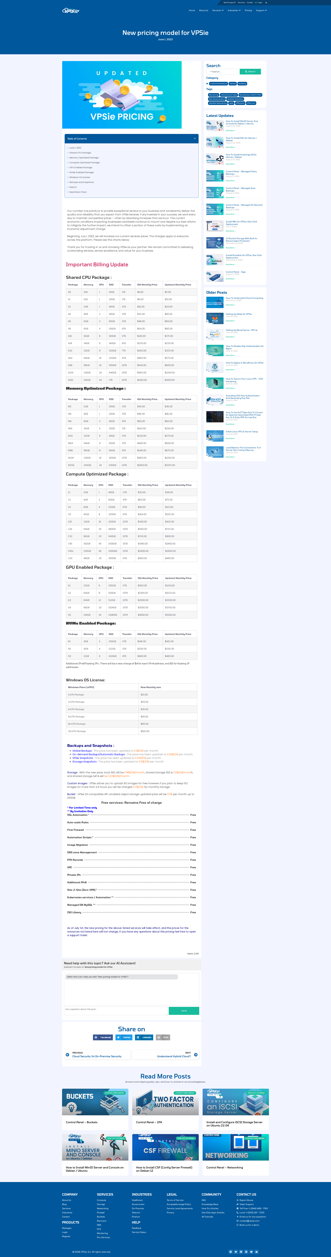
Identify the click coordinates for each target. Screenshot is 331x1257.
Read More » (230, 130)
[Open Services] (223, 10)
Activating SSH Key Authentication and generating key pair (243, 396)
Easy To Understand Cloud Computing (244, 298)
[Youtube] (251, 1252)
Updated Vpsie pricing (218, 103)
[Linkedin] (241, 1252)
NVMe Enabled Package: (81, 172)
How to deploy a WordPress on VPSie (245, 362)
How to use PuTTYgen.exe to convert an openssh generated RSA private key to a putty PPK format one (244, 414)
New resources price (217, 99)
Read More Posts (77, 192)
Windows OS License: (79, 177)
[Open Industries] (240, 10)
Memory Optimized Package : (84, 157)
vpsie (231, 103)
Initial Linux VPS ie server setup (242, 431)
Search (73, 187)
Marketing (242, 83)
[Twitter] (236, 1252)
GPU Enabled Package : (81, 167)
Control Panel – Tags (236, 272)
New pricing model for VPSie (250, 95)
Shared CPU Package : (80, 152)
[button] (266, 2)
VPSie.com (251, 103)
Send (184, 1010)
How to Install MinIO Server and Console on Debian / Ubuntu (242, 122)
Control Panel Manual (218, 83)
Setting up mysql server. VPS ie (241, 330)
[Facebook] (231, 1252)
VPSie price (240, 103)
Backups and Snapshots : (82, 182)
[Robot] (256, 1252)
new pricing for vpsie (229, 95)
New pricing (213, 95)
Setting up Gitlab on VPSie (239, 314)
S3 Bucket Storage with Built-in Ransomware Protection (241, 239)
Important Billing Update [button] (97, 264)
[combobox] (222, 71)
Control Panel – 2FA (149, 1122)
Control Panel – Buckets (81, 1122)
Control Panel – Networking (224, 1167)
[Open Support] (266, 10)
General (233, 83)
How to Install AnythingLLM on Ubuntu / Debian (241, 155)
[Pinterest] (246, 1252)
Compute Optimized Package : (84, 162)
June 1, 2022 (75, 147)
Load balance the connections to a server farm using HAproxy (243, 448)
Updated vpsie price (235, 99)
